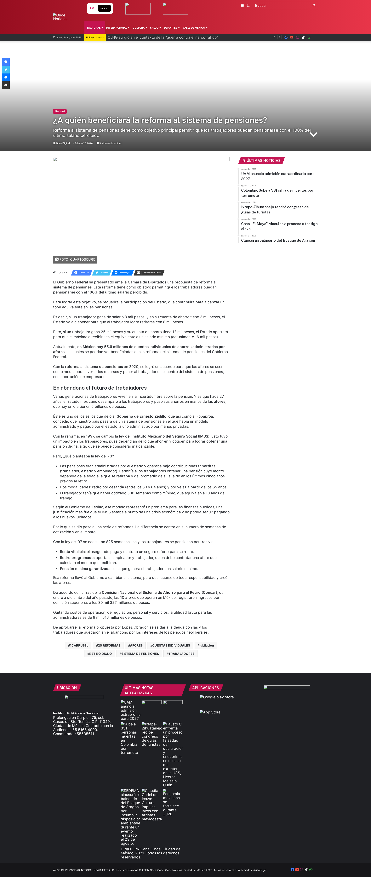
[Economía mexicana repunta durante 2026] (173, 802)
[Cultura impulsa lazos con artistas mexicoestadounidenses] (151, 805)
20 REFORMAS (109, 645)
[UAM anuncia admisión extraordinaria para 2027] (130, 710)
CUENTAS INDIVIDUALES (171, 645)
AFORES (136, 645)
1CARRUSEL (79, 645)
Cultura (139, 27)
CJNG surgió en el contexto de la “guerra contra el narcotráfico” (163, 37)
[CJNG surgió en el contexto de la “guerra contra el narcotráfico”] (173, 705)
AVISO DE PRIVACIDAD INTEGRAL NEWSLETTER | (82, 870)
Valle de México (194, 27)
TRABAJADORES (181, 654)
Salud (154, 27)
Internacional (116, 27)
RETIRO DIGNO (100, 654)
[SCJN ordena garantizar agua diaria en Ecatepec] (151, 705)
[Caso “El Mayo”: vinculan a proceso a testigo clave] (173, 754)
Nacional (93, 27)
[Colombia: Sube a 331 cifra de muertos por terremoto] (130, 738)
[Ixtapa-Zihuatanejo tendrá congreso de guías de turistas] (151, 734)
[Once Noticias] (66, 17)
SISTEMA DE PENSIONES (140, 654)
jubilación (207, 645)
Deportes (170, 27)
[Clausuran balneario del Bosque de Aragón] (130, 817)
